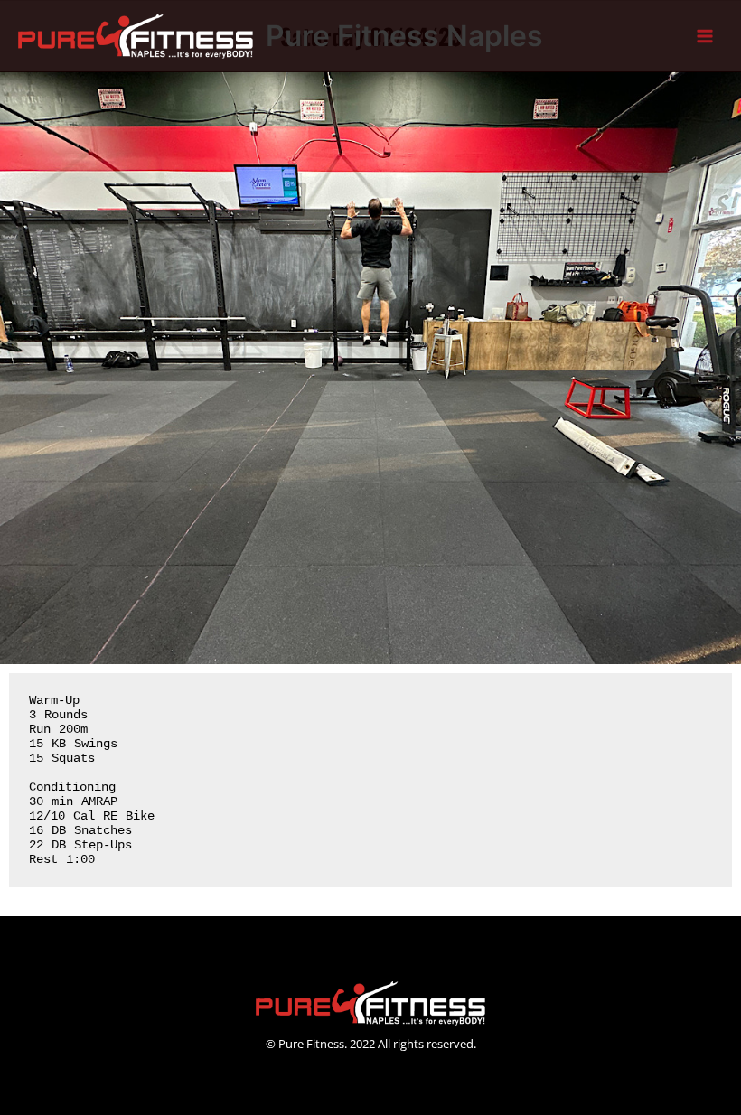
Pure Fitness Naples (404, 35)
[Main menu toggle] (705, 36)
